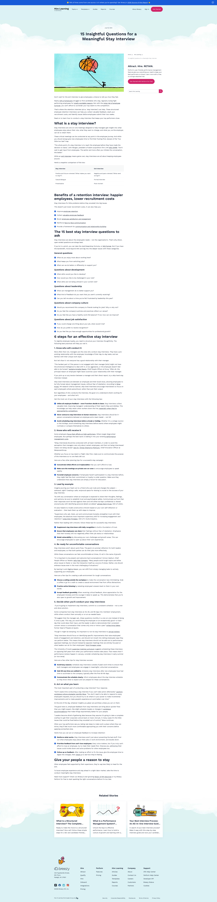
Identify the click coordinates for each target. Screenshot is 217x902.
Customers (132, 882)
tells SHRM (113, 147)
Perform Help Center (151, 875)
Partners (131, 886)
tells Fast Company (80, 560)
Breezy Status (149, 882)
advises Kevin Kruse (104, 504)
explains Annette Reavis (77, 369)
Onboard (83, 882)
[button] (74, 9)
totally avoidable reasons (83, 103)
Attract (83, 872)
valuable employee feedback (73, 215)
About (130, 872)
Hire (81, 879)
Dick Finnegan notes (93, 645)
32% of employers (66, 101)
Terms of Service (144, 898)
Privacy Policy (156, 898)
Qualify (83, 875)
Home (129, 54)
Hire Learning (137, 54)
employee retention (70, 211)
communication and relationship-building (90, 226)
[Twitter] (55, 885)
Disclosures (132, 898)
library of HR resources (103, 777)
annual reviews (114, 632)
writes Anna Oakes (113, 625)
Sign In (147, 9)
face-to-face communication (75, 223)
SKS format (107, 246)
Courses (112, 9)
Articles (114, 872)
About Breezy (136, 9)
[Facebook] (59, 885)
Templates (116, 879)
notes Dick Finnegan (70, 519)
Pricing (82, 889)
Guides (95, 9)
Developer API (149, 879)
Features (99, 872)
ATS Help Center (150, 872)
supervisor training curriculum (83, 649)
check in (79, 755)
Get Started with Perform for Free (141, 81)
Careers (130, 879)
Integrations (84, 886)
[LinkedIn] (63, 885)
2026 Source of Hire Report (137, 2)
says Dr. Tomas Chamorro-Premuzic (86, 448)
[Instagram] (67, 885)
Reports (103, 9)
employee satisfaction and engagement (76, 219)
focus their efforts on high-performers (81, 434)
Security (104, 898)
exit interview (66, 156)
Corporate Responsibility (118, 898)
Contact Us (132, 875)
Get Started (157, 9)
